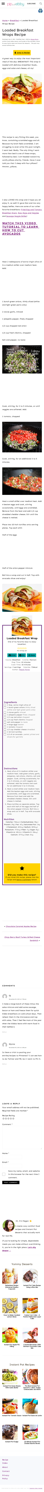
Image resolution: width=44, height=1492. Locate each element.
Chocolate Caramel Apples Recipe (21, 926)
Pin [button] (22, 655)
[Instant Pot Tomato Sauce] (10, 1413)
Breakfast (14, 20)
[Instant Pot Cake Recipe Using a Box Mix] (30, 1283)
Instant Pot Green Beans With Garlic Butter (12, 1387)
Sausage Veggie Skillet (16, 216)
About (5, 1467)
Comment (7, 1124)
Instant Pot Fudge (11, 1442)
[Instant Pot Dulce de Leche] (30, 1413)
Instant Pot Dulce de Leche (32, 1415)
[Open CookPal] (40, 10)
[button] (18, 648)
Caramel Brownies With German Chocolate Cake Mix (32, 1346)
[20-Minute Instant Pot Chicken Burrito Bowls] (30, 1439)
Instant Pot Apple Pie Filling (12, 1345)
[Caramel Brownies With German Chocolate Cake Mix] (30, 1342)
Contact (6, 1471)
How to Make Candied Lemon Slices (12, 1316)
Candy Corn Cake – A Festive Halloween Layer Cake (32, 1317)
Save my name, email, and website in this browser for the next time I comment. (24, 1174)
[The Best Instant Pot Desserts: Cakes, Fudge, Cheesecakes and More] (30, 1383)
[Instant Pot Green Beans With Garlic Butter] (10, 1383)
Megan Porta (24, 670)
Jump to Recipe (23, 53)
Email (5, 1162)
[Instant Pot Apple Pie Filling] (10, 1342)
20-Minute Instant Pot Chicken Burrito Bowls (32, 1442)
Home (5, 20)
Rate (32, 655)
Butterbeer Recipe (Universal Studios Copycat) (11, 1287)
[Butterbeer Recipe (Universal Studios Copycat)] (10, 1283)
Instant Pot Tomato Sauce (11, 1415)
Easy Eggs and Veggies (28, 213)
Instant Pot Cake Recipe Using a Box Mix (32, 1286)
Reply (4, 1032)
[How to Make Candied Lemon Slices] (10, 1312)
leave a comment (23, 880)
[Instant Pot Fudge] (10, 1439)
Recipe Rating (8, 1115)
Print (13, 655)
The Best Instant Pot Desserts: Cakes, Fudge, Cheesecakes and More (32, 1387)
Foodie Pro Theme (36, 1488)
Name (5, 1153)
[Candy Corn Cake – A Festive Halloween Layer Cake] (30, 1312)
